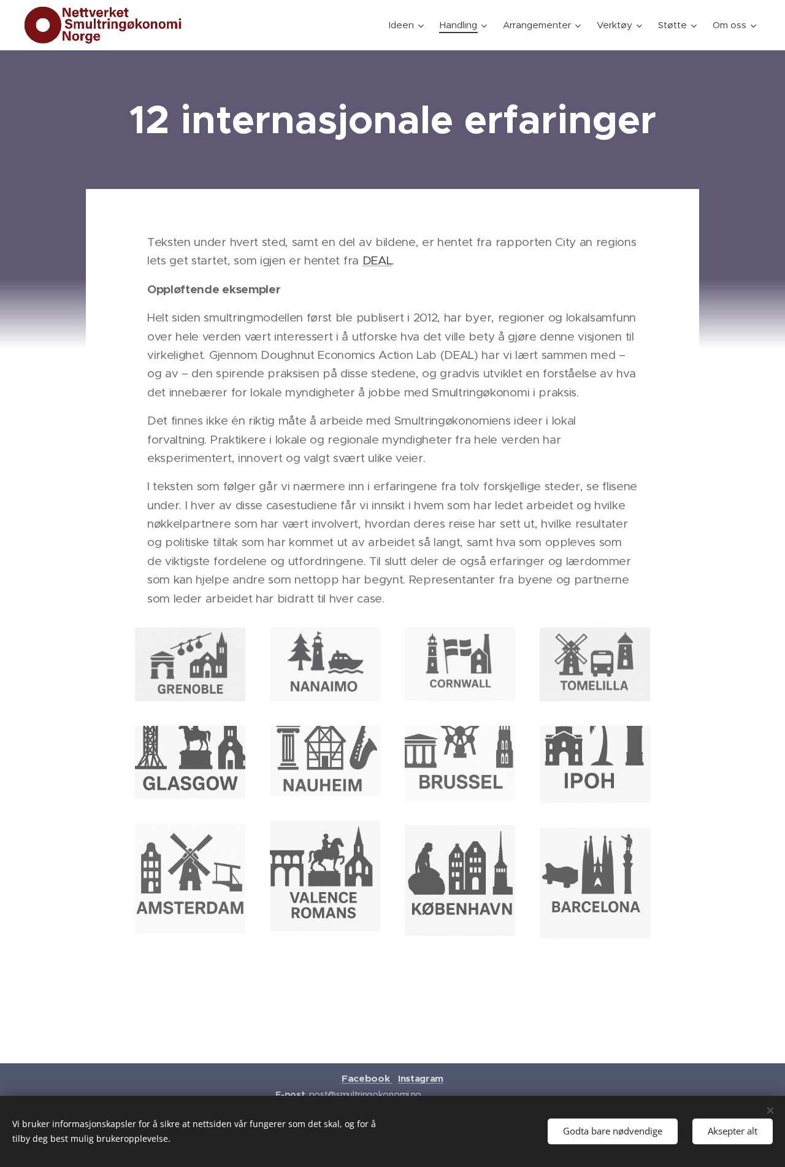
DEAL (377, 260)
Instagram (420, 1078)
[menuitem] (408, 25)
